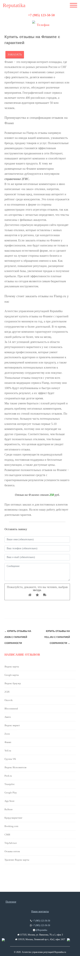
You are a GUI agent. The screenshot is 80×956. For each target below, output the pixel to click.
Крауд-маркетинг (13, 817)
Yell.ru (7, 750)
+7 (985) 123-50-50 (41, 15)
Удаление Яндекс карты (16, 859)
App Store (9, 801)
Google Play (10, 792)
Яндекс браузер (12, 683)
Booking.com (11, 826)
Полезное (11, 901)
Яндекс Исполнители (15, 767)
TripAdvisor (10, 843)
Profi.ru (8, 775)
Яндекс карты (11, 666)
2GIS (6, 691)
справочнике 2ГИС (16, 179)
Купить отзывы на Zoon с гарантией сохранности (17, 637)
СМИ (7, 834)
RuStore (8, 809)
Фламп (7, 742)
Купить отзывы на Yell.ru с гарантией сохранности (57, 637)
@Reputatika (41, 930)
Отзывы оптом (12, 851)
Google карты (11, 675)
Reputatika (14, 5)
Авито (7, 717)
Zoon (7, 733)
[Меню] (73, 5)
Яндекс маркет (12, 725)
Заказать (15, 54)
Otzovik (8, 700)
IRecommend (11, 708)
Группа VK (10, 759)
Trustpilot (9, 784)
